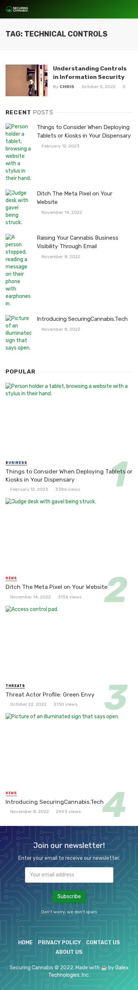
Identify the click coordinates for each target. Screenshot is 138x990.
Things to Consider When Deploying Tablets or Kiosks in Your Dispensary (84, 131)
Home (25, 942)
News (11, 578)
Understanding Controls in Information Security (90, 72)
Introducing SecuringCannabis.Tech (82, 319)
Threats (15, 686)
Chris (67, 86)
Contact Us (103, 942)
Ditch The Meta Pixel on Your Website (74, 197)
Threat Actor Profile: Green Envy (50, 694)
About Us (69, 952)
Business (16, 463)
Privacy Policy (59, 942)
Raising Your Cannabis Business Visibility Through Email (77, 242)
